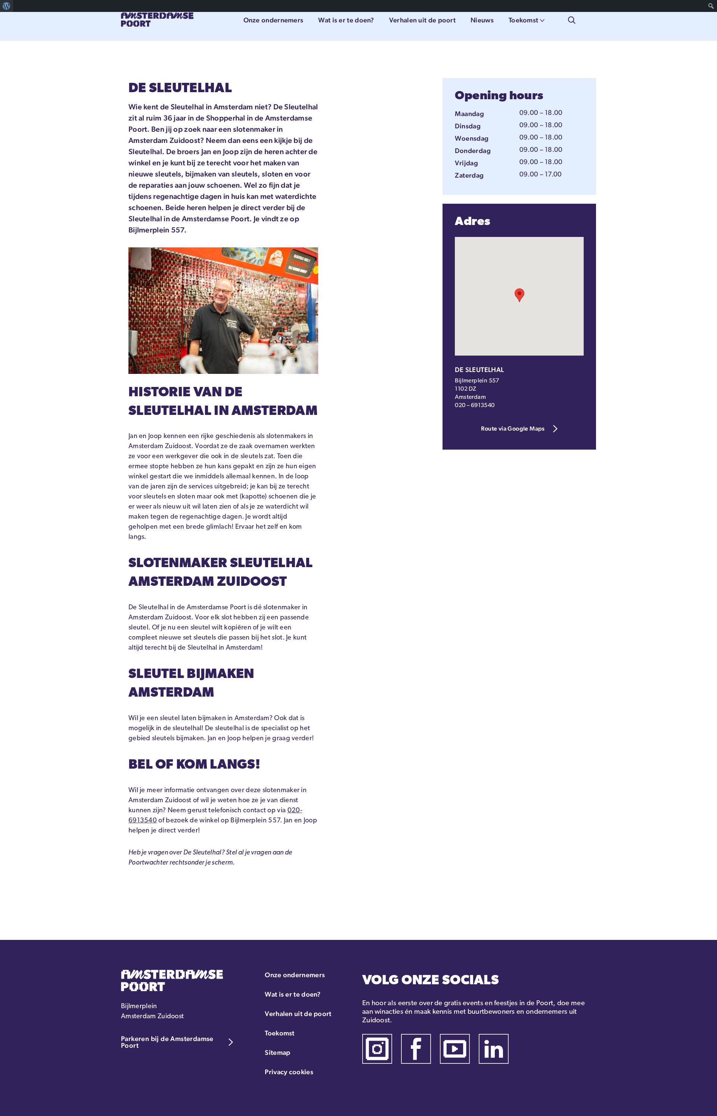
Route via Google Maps (512, 428)
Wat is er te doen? (346, 20)
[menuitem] (6, 6)
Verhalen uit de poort (422, 20)
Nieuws (482, 20)
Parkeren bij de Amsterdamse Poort (167, 1042)
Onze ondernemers (273, 20)
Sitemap (277, 1052)
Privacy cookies (289, 1072)
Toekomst (523, 20)
